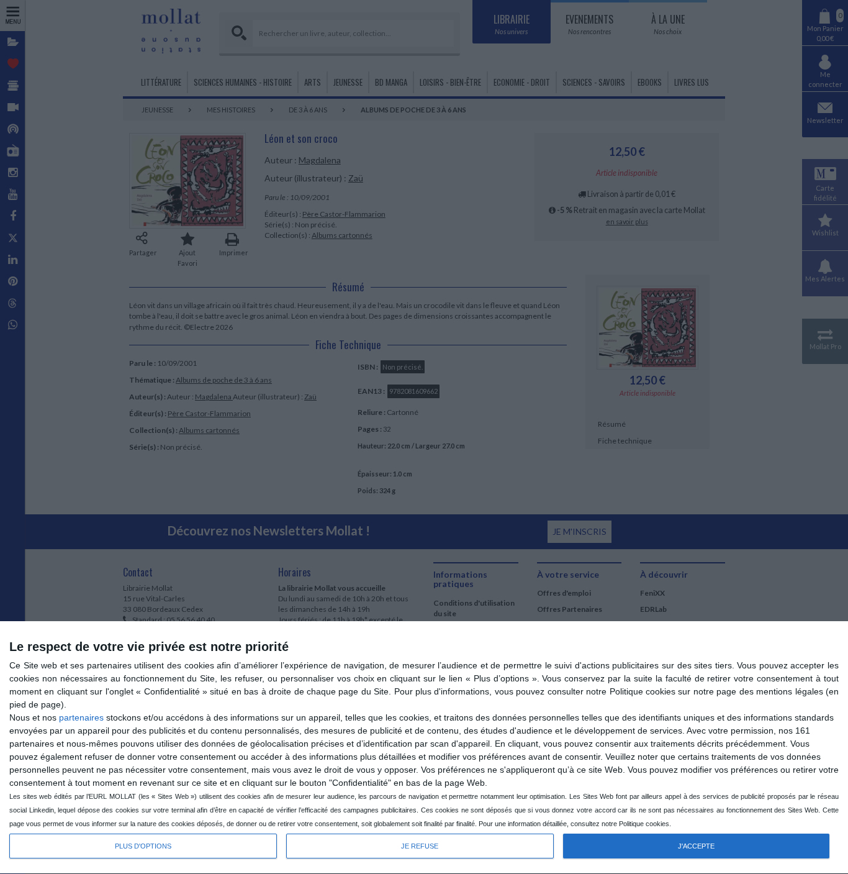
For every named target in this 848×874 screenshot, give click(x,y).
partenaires (81, 717)
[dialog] (424, 748)
